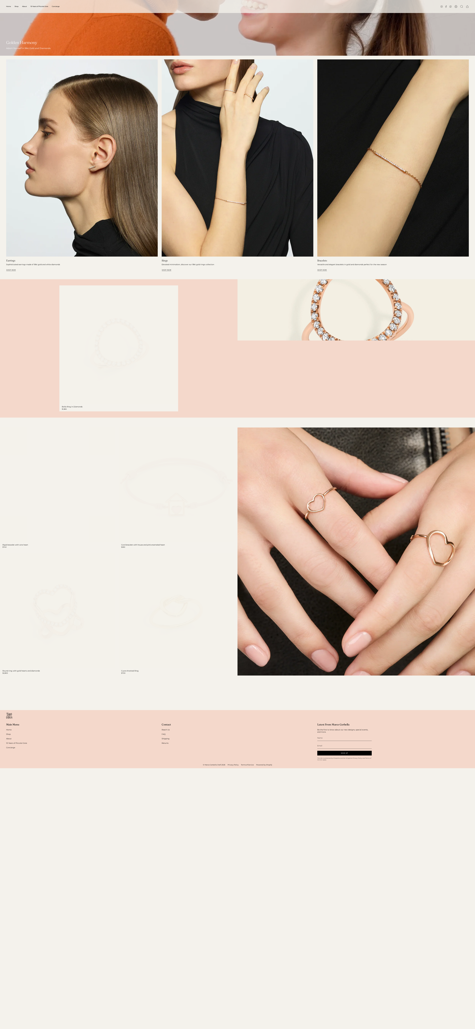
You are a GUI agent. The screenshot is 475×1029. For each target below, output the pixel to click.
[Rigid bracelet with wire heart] (57, 484)
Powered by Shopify (264, 765)
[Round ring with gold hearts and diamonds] (57, 610)
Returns (165, 743)
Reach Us (166, 730)
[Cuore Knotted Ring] (176, 610)
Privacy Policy (357, 758)
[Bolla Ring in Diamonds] (118, 344)
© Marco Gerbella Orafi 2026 (214, 765)
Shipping (165, 739)
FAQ (164, 734)
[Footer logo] (9, 716)
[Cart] (467, 6)
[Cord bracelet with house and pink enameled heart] (176, 484)
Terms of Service (247, 765)
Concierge (10, 747)
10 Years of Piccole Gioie (16, 743)
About (9, 739)
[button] (16, 6)
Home (9, 730)
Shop (8, 734)
